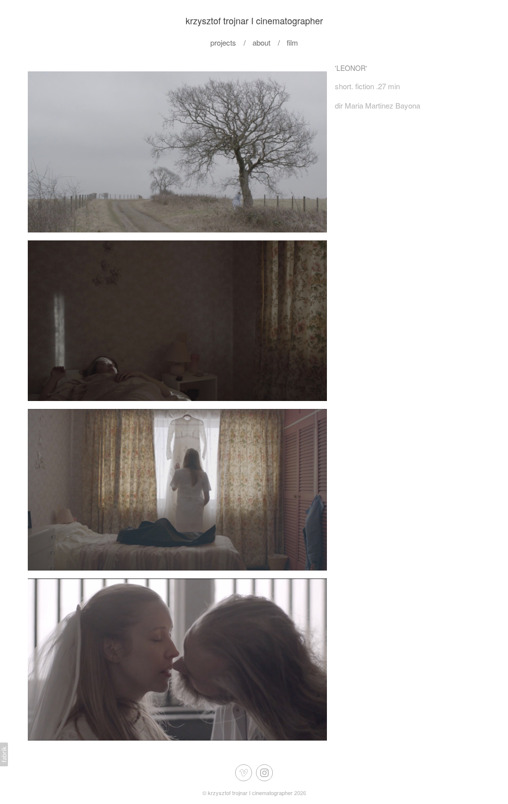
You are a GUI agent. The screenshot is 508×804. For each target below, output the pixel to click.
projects (223, 42)
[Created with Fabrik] (4, 754)
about (261, 42)
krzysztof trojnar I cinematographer (250, 793)
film (292, 42)
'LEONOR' (351, 68)
